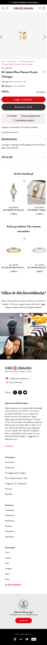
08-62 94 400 (16, 382)
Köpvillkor (9, 494)
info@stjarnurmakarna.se (19, 378)
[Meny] (3, 8)
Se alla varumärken (13, 584)
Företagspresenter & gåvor (15, 473)
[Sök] (7, 8)
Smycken (5, 127)
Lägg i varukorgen (23, 99)
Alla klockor (9, 536)
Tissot (7, 579)
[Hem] (24, 8)
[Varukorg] (44, 8)
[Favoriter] (40, 8)
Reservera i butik (23, 106)
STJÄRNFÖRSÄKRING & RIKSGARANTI (25, 2)
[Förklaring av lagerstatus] (25, 81)
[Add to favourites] (44, 72)
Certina (8, 558)
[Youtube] (25, 392)
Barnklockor (9, 520)
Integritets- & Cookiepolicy (16, 483)
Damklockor (9, 515)
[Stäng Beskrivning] (44, 139)
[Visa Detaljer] (44, 157)
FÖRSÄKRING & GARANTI (25, 120)
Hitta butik (9, 462)
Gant (7, 563)
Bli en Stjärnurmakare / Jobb (16, 478)
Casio (7, 552)
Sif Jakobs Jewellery (27, 61)
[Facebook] (15, 392)
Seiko (7, 574)
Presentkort (10, 531)
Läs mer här (9, 446)
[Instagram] (20, 392)
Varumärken (12, 61)
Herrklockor (10, 510)
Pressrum (8, 489)
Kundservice (10, 467)
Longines (8, 568)
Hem (3, 61)
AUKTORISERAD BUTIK (32, 116)
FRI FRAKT (13, 116)
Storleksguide (40, 92)
